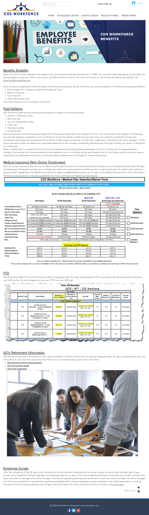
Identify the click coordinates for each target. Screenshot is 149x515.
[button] (134, 453)
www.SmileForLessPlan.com (16, 80)
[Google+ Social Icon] (78, 510)
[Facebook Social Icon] (69, 510)
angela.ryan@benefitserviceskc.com (73, 172)
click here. (119, 484)
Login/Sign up (104, 3)
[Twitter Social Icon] (74, 510)
